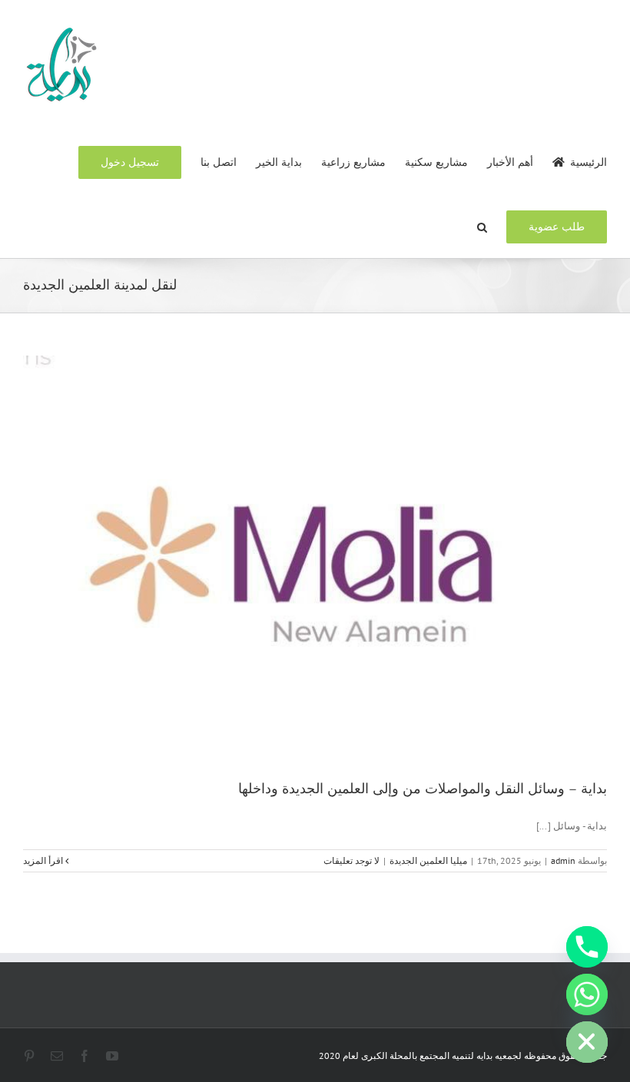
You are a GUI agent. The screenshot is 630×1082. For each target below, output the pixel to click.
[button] (482, 226)
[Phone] (587, 947)
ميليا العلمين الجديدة (428, 860)
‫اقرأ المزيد (44, 860)
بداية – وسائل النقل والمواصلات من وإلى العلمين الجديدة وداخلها (422, 788)
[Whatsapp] (587, 994)
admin (563, 860)
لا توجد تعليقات (351, 860)
